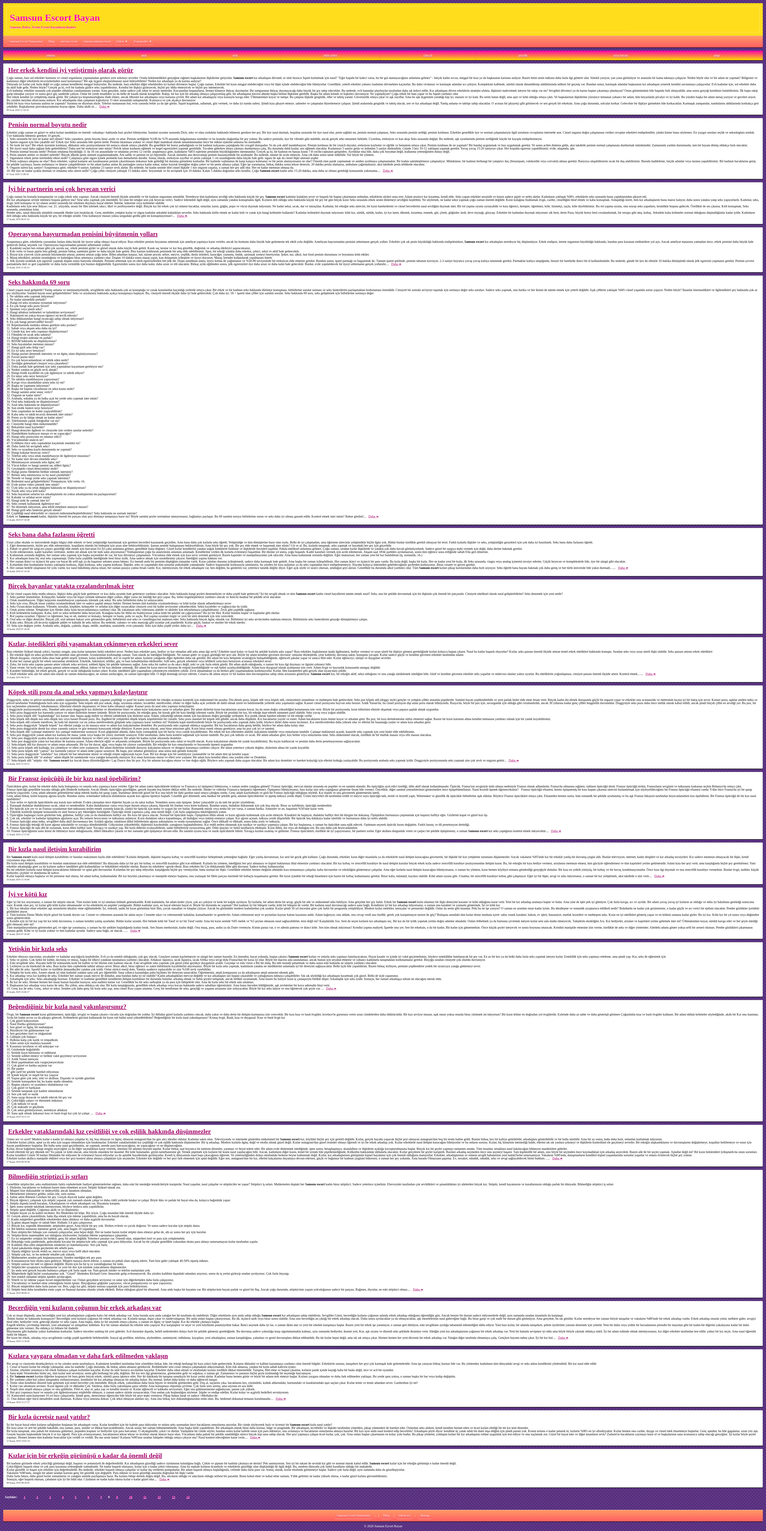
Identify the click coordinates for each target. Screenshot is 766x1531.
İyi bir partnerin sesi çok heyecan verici (61, 188)
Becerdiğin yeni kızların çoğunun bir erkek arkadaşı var (84, 1307)
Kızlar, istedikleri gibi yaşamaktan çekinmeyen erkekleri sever (93, 643)
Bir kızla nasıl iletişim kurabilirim (54, 849)
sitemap (424, 1515)
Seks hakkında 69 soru (39, 282)
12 (159, 1497)
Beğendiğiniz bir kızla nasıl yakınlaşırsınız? (67, 1006)
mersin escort (69, 41)
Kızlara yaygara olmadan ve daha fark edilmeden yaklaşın (88, 1355)
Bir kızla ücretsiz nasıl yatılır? (49, 1416)
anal (143, 55)
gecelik (522, 55)
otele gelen (330, 55)
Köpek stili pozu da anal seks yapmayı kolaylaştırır (78, 692)
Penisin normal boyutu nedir (47, 124)
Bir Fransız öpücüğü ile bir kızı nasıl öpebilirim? (74, 778)
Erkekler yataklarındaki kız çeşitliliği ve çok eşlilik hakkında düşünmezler (109, 1131)
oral (235, 55)
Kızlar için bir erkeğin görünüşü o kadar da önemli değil (85, 1455)
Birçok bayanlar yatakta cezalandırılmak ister (71, 585)
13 (173, 1497)
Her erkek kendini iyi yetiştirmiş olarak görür (70, 70)
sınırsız (50, 55)
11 (144, 1497)
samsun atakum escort (97, 41)
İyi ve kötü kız (27, 894)
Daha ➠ (104, 106)
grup (717, 55)
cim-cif (427, 55)
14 (187, 1497)
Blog (51, 41)
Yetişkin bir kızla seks (37, 948)
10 (130, 1497)
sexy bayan (621, 55)
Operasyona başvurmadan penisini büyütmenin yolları (83, 233)
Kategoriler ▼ (143, 41)
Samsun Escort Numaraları (26, 41)
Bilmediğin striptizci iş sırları (48, 1176)
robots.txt (404, 1515)
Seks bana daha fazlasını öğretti (51, 534)
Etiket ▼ (122, 41)
